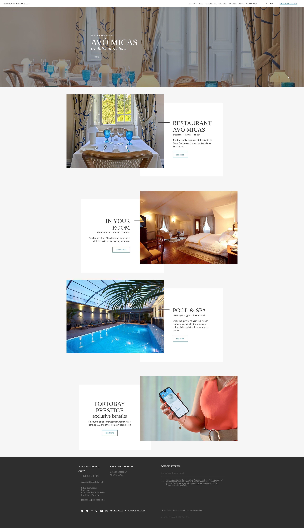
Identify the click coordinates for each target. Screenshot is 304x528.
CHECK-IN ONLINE (288, 4)
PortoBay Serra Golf (17, 3)
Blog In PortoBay (118, 471)
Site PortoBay (116, 475)
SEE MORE (180, 155)
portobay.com (136, 510)
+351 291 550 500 (90, 476)
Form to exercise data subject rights (187, 510)
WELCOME (192, 4)
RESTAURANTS (211, 4)
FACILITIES (223, 4)
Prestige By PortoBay (248, 4)
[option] (152, 47)
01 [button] (288, 77)
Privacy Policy (166, 510)
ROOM (201, 4)
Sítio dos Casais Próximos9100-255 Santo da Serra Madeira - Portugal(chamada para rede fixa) (93, 494)
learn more (121, 250)
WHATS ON (233, 4)
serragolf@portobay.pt (92, 482)
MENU (97, 57)
